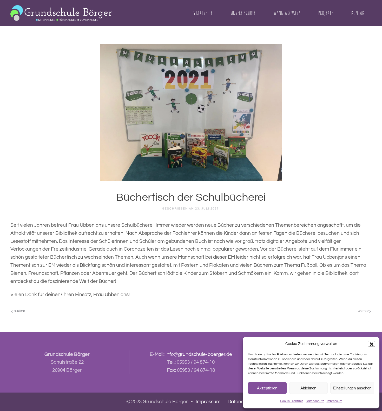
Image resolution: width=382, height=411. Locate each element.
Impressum (334, 401)
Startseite (203, 12)
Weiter (363, 311)
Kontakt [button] (358, 12)
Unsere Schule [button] (243, 12)
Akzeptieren (267, 388)
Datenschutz (315, 401)
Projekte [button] (325, 12)
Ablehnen (308, 388)
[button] (371, 344)
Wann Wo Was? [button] (287, 12)
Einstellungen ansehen (352, 388)
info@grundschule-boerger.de (199, 354)
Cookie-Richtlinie (291, 401)
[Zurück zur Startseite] (61, 13)
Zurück (19, 311)
